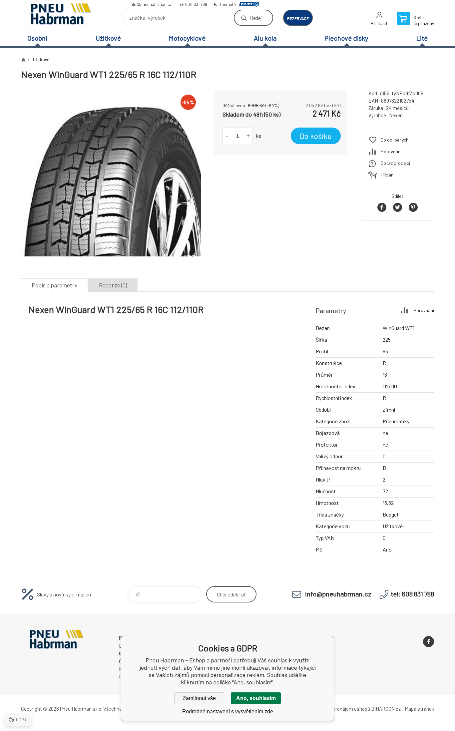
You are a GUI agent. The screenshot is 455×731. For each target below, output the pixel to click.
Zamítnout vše (199, 698)
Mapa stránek (419, 709)
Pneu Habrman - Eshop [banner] (61, 15)
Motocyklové (187, 38)
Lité (422, 38)
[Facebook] (428, 641)
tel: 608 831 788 (193, 4)
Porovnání (391, 151)
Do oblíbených (394, 140)
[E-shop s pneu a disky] (23, 60)
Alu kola (265, 38)
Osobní (37, 38)
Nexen (396, 115)
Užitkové (108, 38)
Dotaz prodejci (395, 163)
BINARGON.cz (386, 709)
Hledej (255, 18)
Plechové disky (346, 38)
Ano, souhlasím (256, 698)
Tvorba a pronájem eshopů (341, 709)
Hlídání (387, 175)
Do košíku (316, 136)
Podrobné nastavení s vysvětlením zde (227, 711)
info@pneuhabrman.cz (151, 4)
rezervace (298, 18)
